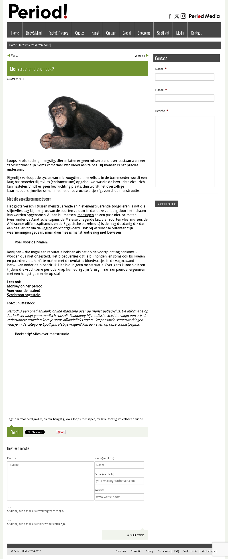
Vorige (14, 55)
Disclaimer (164, 551)
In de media (190, 551)
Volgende (140, 55)
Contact (196, 33)
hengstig (58, 419)
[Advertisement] (77, 381)
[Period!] (37, 17)
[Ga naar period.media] (204, 18)
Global (127, 33)
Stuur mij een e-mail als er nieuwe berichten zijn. (36, 524)
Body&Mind (34, 33)
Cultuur (111, 33)
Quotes (80, 33)
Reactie (11, 458)
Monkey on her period (25, 286)
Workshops (208, 551)
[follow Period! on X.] (176, 18)
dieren (48, 419)
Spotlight (163, 33)
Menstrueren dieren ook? (34, 45)
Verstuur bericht (167, 203)
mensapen (88, 419)
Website (99, 490)
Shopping (144, 33)
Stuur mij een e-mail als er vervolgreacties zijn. (35, 511)
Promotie (135, 551)
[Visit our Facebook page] (170, 18)
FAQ (176, 551)
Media (180, 33)
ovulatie (102, 419)
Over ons (121, 551)
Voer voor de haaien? (31, 242)
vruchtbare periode (130, 419)
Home (15, 33)
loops (77, 419)
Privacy (149, 551)
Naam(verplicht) (104, 458)
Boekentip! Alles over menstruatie (42, 334)
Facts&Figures (58, 33)
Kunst (95, 33)
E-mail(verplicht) (104, 474)
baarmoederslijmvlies (28, 419)
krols (69, 419)
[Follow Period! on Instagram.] (183, 18)
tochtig (112, 419)
